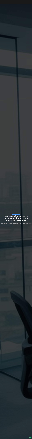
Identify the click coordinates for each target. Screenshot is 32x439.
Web (3, 2)
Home (10, 1)
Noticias (27, 1)
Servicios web (18, 1)
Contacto (11, 3)
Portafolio (23, 1)
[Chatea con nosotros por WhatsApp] (30, 437)
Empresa (14, 1)
